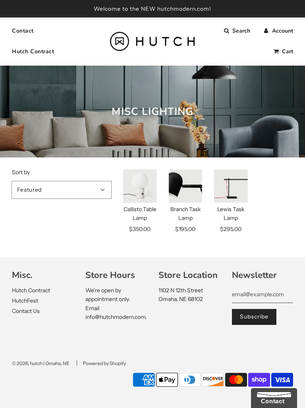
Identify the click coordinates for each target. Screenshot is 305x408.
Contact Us (26, 311)
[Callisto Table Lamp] (140, 186)
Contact (23, 31)
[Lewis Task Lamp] (231, 186)
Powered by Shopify (104, 363)
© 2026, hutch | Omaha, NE (40, 363)
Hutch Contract (33, 51)
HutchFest (25, 300)
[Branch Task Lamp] (186, 186)
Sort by (21, 172)
